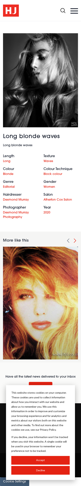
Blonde (8, 174)
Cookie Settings (14, 481)
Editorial (9, 187)
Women (49, 187)
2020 (47, 212)
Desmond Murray (16, 199)
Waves (48, 161)
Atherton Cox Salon (58, 199)
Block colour (53, 174)
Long (6, 161)
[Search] (63, 11)
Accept (40, 460)
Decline (40, 470)
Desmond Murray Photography (16, 215)
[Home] (11, 11)
